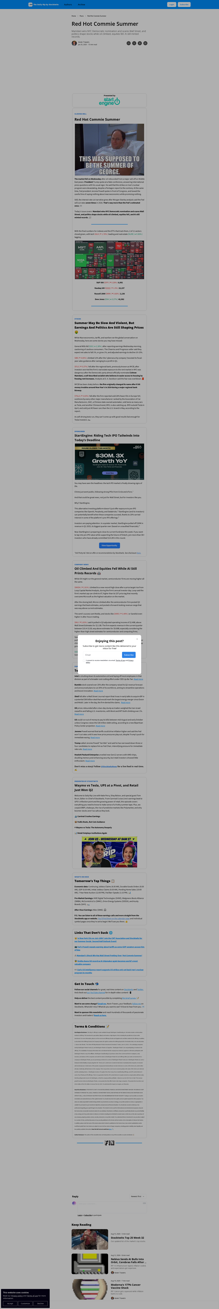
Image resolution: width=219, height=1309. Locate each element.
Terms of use (120, 660)
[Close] (137, 639)
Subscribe (129, 655)
